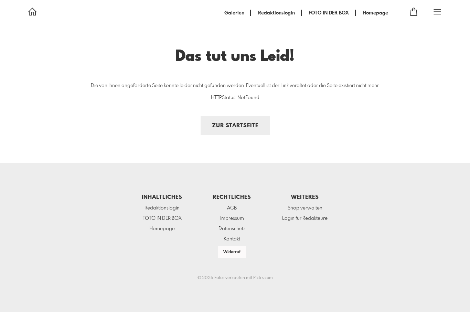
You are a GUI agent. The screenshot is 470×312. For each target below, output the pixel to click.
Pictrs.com (263, 278)
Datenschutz (232, 228)
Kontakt (232, 239)
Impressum (232, 218)
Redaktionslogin (276, 13)
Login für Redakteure (305, 218)
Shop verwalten (305, 208)
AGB (232, 208)
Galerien (234, 13)
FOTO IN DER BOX (329, 13)
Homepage (375, 13)
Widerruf (232, 252)
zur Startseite (235, 126)
